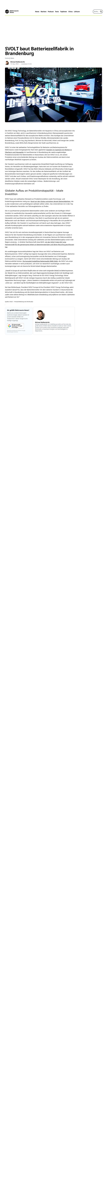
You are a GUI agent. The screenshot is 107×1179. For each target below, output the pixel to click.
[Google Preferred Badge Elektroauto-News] (15, 326)
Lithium (77, 12)
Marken (43, 12)
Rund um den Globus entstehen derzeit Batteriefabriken (50, 201)
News (37, 12)
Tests (57, 12)
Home (7, 58)
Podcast (51, 12)
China (70, 12)
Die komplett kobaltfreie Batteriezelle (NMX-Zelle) (40, 261)
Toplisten (63, 12)
